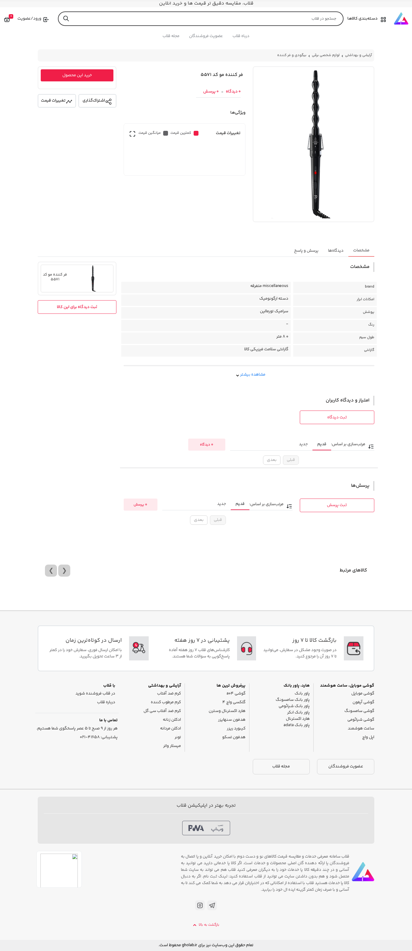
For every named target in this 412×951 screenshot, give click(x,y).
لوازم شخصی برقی (326, 55)
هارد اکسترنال (298, 719)
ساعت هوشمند (361, 729)
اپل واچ (368, 737)
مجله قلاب (171, 36)
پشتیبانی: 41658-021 (99, 737)
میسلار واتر (172, 746)
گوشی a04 (236, 694)
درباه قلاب (241, 36)
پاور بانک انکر (298, 713)
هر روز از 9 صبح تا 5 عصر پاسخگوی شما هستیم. (77, 729)
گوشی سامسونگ (359, 711)
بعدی (272, 460)
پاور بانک (302, 694)
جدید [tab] (303, 444)
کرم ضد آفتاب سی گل (162, 711)
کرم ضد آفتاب (169, 694)
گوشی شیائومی (360, 720)
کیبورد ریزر (236, 729)
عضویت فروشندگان (206, 36)
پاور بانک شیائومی (294, 706)
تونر (178, 737)
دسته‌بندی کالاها (362, 18)
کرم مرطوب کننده (166, 702)
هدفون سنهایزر (232, 720)
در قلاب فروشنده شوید (95, 694)
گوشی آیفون (363, 702)
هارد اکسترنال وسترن (227, 711)
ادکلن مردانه (170, 729)
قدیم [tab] (321, 444)
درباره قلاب (106, 702)
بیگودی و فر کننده (291, 55)
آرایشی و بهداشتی (358, 55)
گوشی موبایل (362, 694)
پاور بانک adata (297, 725)
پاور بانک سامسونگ (293, 700)
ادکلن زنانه (172, 720)
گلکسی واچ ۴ (234, 702)
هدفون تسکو (234, 737)
